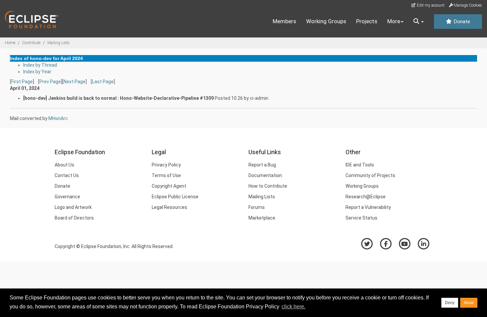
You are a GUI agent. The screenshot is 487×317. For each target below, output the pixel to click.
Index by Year (37, 71)
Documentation (265, 175)
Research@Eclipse (366, 196)
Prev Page (50, 81)
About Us (64, 164)
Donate (461, 22)
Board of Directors (74, 218)
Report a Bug (262, 164)
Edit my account (430, 5)
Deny (450, 302)
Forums (256, 207)
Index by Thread (40, 65)
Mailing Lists (58, 42)
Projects (366, 21)
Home (10, 42)
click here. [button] (293, 306)
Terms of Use (166, 175)
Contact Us (67, 175)
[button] (418, 21)
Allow (469, 302)
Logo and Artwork (73, 207)
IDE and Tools (360, 164)
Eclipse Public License (175, 196)
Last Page (103, 81)
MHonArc (58, 118)
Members (284, 21)
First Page (22, 81)
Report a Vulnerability (368, 207)
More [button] (393, 21)
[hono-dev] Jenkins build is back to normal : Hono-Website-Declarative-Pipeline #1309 (118, 98)
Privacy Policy (166, 164)
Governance (67, 196)
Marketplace (261, 218)
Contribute (31, 42)
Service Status (361, 218)
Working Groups (326, 21)
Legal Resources (169, 207)
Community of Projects (370, 175)
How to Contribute (267, 186)
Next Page (74, 81)
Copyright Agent (169, 186)
